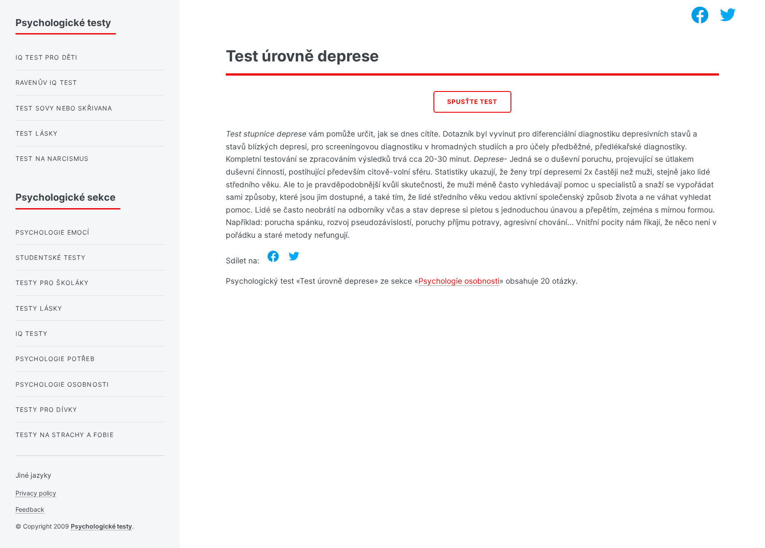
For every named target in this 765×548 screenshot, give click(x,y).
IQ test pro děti (46, 57)
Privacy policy (35, 493)
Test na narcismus (52, 158)
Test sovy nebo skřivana (63, 108)
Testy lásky (38, 308)
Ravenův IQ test (46, 82)
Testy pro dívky (46, 409)
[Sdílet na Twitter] (294, 256)
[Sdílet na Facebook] (273, 256)
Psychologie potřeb (55, 358)
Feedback (29, 509)
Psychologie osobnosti (458, 280)
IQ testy (31, 333)
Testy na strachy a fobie (64, 434)
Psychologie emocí (52, 232)
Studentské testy (50, 257)
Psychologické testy (101, 526)
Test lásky (36, 133)
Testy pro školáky (52, 282)
